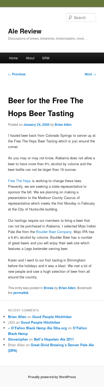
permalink (21, 292)
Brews (49, 287)
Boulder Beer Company (53, 231)
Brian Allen (63, 124)
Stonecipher (18, 339)
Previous (17, 74)
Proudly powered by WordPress (52, 376)
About (30, 58)
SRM (45, 58)
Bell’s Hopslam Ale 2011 (54, 339)
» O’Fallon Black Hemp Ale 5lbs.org (37, 327)
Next (90, 74)
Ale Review (25, 30)
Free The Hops (19, 180)
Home (13, 58)
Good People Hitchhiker (52, 316)
